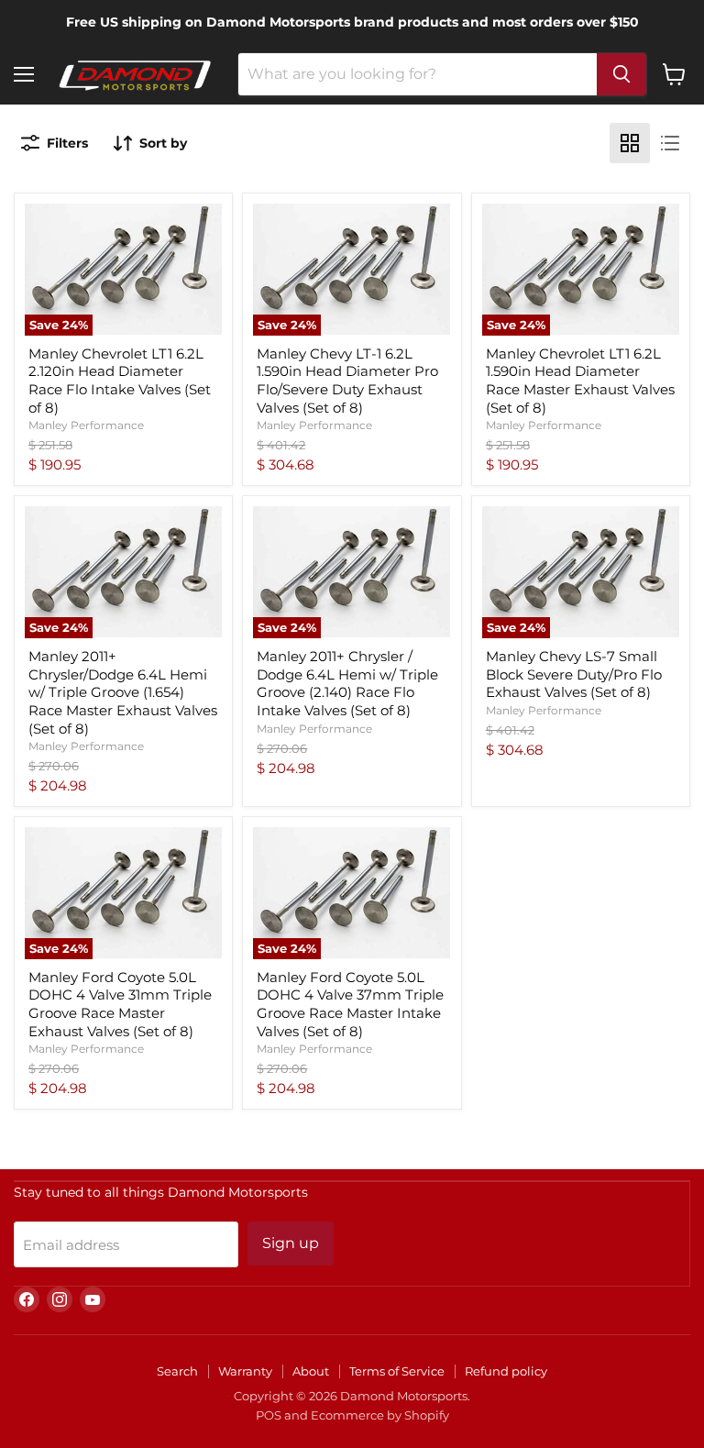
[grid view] (630, 143)
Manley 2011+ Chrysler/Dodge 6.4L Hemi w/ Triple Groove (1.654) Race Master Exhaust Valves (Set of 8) (122, 692)
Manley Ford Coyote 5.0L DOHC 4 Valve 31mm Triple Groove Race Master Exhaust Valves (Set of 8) (120, 1004)
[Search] (621, 74)
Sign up (290, 1243)
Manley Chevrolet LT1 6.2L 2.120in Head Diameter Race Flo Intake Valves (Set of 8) (119, 380)
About (310, 1371)
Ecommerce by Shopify (380, 1415)
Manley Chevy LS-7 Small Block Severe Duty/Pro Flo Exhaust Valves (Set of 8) (574, 674)
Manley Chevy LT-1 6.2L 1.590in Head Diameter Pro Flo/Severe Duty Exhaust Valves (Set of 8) (347, 380)
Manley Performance (86, 425)
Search (177, 1371)
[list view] (670, 143)
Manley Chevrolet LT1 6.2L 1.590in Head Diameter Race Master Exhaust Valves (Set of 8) (580, 380)
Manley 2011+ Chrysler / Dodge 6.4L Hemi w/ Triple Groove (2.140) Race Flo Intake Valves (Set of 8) (347, 683)
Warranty (245, 1371)
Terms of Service (397, 1371)
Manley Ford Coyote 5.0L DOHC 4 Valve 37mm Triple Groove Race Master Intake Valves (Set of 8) (350, 1004)
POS (268, 1415)
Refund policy (506, 1371)
